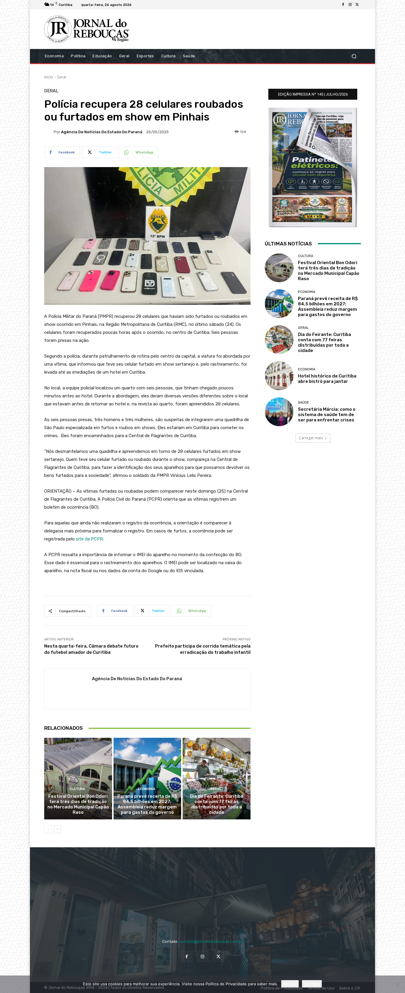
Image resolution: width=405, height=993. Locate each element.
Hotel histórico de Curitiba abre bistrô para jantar (327, 378)
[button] (354, 56)
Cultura (77, 789)
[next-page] (57, 829)
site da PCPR (89, 539)
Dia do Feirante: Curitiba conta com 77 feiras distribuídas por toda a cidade (216, 804)
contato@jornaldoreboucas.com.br (211, 941)
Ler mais (312, 983)
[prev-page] (48, 829)
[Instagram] (350, 4)
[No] (398, 984)
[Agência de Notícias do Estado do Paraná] (49, 132)
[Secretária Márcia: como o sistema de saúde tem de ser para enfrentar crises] (279, 411)
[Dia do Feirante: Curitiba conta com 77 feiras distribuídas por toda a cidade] (217, 778)
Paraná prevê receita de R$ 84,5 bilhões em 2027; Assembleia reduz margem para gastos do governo (147, 804)
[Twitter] (357, 4)
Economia (146, 789)
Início (48, 77)
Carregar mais (311, 437)
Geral (61, 77)
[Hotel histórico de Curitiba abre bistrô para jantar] (279, 375)
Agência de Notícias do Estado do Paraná (101, 132)
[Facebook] (343, 4)
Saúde (303, 402)
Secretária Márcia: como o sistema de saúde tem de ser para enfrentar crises (326, 415)
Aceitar (289, 983)
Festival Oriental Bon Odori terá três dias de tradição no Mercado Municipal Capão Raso (78, 804)
